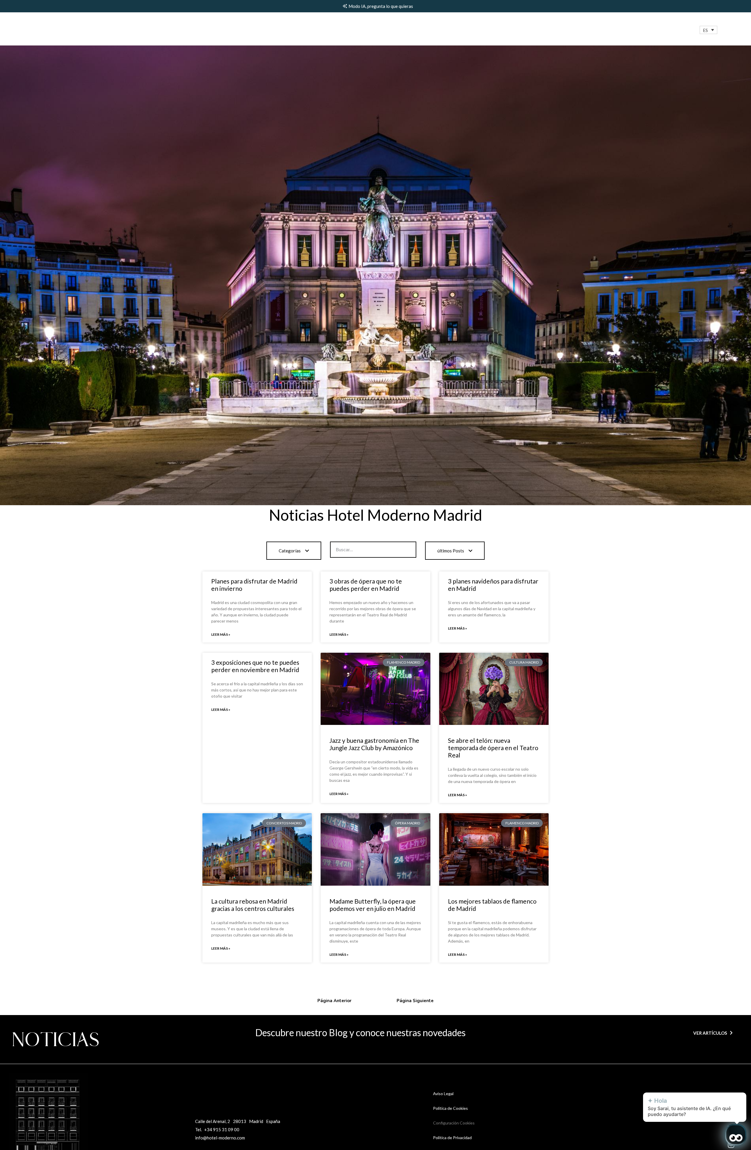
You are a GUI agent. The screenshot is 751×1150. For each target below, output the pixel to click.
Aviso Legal (443, 1093)
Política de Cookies (450, 1108)
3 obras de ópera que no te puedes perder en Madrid (365, 584)
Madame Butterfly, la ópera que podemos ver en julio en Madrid (372, 904)
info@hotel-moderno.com (220, 1137)
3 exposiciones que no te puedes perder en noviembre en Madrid (255, 666)
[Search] (408, 549)
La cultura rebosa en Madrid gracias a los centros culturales (252, 904)
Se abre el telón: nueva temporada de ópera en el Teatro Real (493, 748)
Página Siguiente (415, 1001)
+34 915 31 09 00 (221, 1129)
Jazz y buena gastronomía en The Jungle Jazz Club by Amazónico (374, 744)
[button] (708, 30)
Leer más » (220, 634)
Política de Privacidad (452, 1137)
